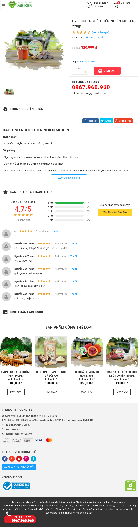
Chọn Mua (109, 70)
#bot (76, 505)
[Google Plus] (12, 459)
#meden (67, 505)
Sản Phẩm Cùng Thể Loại (69, 327)
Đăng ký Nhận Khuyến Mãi (19, 466)
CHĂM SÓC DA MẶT (94, 37)
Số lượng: (76, 68)
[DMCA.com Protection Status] (130, 485)
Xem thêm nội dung (69, 177)
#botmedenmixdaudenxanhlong (97, 505)
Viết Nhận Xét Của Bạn (114, 212)
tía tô (26, 509)
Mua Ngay (16, 391)
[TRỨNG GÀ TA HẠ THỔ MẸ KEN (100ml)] (16, 352)
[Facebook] (5, 459)
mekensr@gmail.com (91, 93)
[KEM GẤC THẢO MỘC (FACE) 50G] (87, 352)
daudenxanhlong (53, 505)
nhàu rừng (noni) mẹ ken (122, 509)
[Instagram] (26, 459)
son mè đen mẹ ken (81, 512)
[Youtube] (19, 459)
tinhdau (60, 502)
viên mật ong (16, 509)
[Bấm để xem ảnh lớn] (34, 49)
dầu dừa (70, 502)
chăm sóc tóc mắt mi (50, 509)
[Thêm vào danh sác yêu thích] (128, 71)
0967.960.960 (91, 87)
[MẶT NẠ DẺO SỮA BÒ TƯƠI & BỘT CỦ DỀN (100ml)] (122, 352)
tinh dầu (50, 502)
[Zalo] (33, 459)
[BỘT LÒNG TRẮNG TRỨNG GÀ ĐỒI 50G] (51, 352)
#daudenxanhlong (33, 505)
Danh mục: (77, 37)
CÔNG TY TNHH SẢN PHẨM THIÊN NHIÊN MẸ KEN (30, 4)
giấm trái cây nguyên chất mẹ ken (89, 509)
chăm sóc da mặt (86, 61)
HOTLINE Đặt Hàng (85, 82)
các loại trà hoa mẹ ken (58, 512)
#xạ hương (39, 502)
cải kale (34, 509)
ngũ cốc (66, 509)
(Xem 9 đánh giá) (100, 32)
